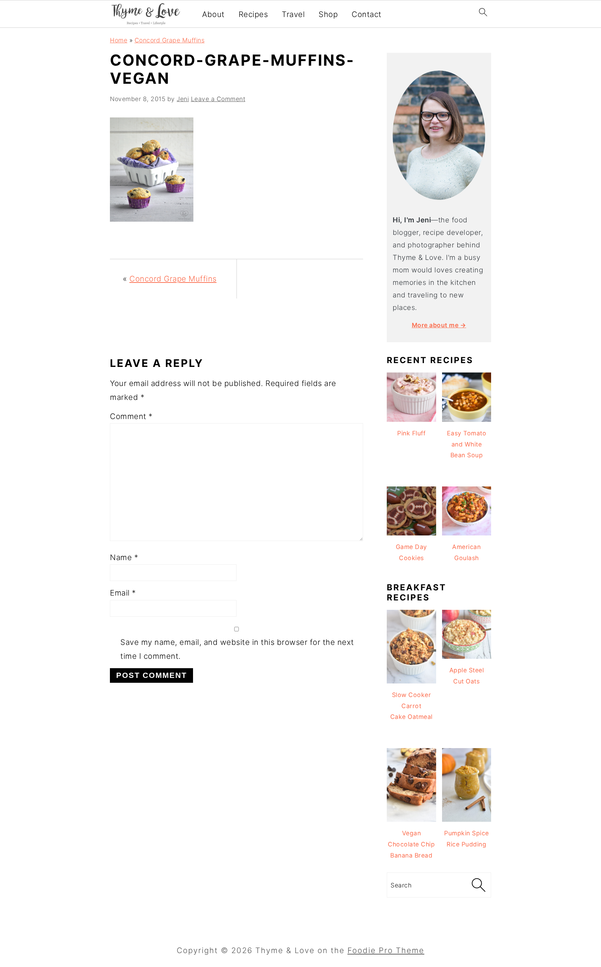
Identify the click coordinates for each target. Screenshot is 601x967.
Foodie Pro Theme (385, 950)
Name (124, 557)
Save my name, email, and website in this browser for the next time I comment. (237, 649)
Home (118, 40)
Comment (131, 416)
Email (123, 592)
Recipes (253, 14)
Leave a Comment (218, 99)
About (213, 14)
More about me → (439, 325)
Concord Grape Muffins (170, 40)
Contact (367, 14)
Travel (293, 14)
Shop (328, 14)
